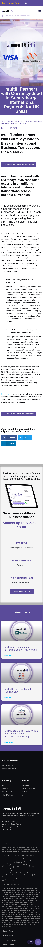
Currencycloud (7, 394)
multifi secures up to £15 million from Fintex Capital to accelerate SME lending (21, 734)
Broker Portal (14, 3)
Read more (8, 655)
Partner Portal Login (9, 768)
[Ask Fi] (38, 942)
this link (29, 881)
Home (3, 121)
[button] (39, 11)
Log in (4, 3)
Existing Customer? (35, 3)
